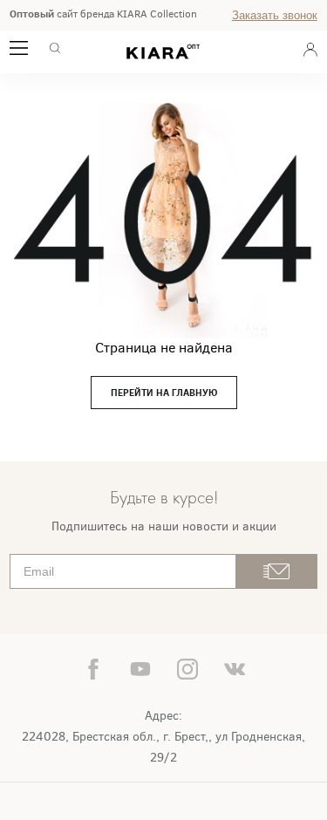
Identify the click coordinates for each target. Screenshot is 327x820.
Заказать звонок (274, 15)
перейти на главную (164, 393)
